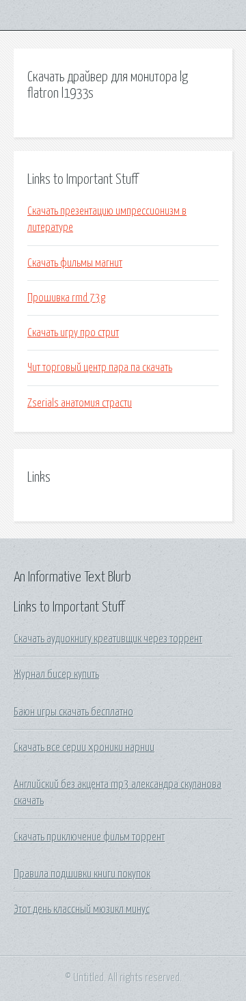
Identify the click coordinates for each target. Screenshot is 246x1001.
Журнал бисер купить (56, 674)
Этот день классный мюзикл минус (82, 909)
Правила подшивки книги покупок (82, 873)
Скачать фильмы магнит (74, 263)
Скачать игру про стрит (73, 332)
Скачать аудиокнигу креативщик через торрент (108, 638)
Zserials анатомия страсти (79, 403)
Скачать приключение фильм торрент (89, 837)
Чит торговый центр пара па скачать (99, 367)
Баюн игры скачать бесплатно (73, 712)
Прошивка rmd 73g (66, 297)
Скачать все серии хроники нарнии (84, 747)
